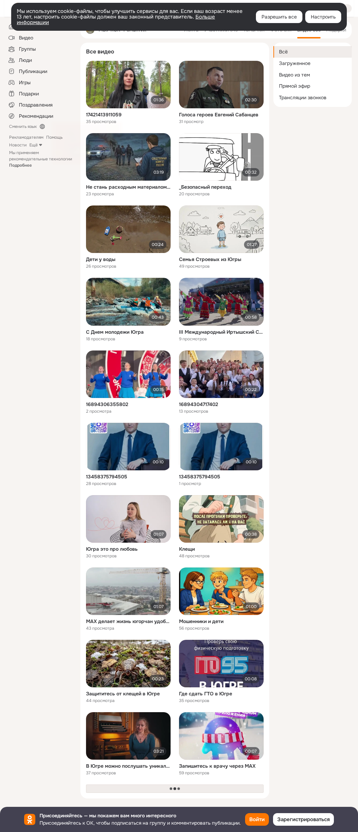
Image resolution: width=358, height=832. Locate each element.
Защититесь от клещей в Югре (123, 693)
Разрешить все (279, 17)
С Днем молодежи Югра (115, 332)
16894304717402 (198, 404)
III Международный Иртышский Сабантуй (221, 332)
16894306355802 (107, 404)
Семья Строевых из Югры (210, 259)
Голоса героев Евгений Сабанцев (218, 114)
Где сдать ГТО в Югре (205, 693)
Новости (18, 145)
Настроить (323, 17)
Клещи (187, 549)
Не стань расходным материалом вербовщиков (128, 187)
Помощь (54, 137)
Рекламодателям (26, 137)
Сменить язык (23, 126)
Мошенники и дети (201, 621)
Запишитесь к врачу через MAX (217, 766)
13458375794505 (106, 476)
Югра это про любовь (112, 549)
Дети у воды (100, 259)
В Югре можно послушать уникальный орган (128, 766)
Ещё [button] (33, 145)
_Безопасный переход (205, 187)
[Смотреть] (128, 84)
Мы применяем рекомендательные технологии (40, 159)
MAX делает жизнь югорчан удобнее (128, 621)
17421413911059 (104, 114)
